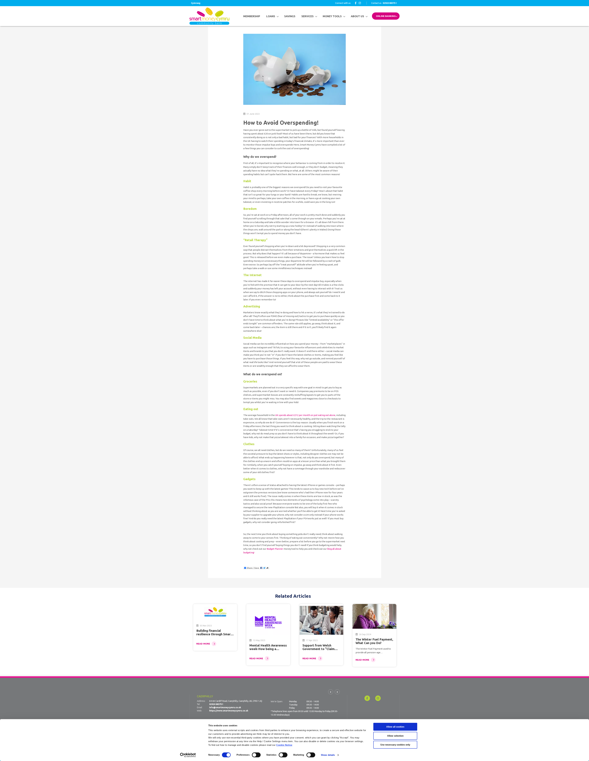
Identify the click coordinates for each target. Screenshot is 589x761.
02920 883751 (216, 707)
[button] (330, 691)
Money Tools (332, 16)
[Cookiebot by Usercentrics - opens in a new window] (188, 755)
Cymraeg (195, 3)
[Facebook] (355, 3)
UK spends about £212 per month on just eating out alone (305, 415)
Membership (251, 16)
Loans (270, 16)
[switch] (256, 754)
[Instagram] (360, 3)
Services (307, 16)
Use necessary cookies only (395, 744)
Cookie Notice (284, 745)
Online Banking (386, 16)
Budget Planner (275, 548)
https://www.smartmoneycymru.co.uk (228, 714)
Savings (289, 16)
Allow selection (395, 735)
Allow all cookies (395, 726)
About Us (357, 16)
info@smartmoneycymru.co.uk (225, 710)
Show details (328, 755)
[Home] (209, 16)
